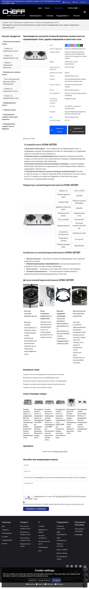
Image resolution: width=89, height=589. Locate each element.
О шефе (5, 537)
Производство (35, 16)
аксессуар (28, 498)
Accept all (56, 580)
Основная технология (61, 527)
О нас (47, 8)
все (11, 22)
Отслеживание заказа (62, 558)
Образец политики (60, 545)
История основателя (42, 537)
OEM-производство (61, 539)
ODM (76, 2)
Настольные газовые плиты (25, 527)
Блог (40, 551)
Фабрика (68, 2)
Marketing (60, 584)
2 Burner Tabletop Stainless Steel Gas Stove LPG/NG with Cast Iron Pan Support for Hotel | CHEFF (75, 55)
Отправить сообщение (36, 509)
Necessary (31, 584)
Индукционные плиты (25, 545)
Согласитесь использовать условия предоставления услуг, (53, 504)
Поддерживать (62, 16)
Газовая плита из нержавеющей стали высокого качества (43, 374)
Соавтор (49, 16)
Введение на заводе (43, 531)
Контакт (76, 16)
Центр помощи (62, 553)
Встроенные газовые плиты (24, 22)
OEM (84, 2)
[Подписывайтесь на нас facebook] (71, 566)
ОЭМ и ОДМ (72, 8)
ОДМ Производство (62, 533)
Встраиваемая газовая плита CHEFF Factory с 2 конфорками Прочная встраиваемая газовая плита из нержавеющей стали (82, 420)
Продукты (58, 8)
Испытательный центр (44, 542)
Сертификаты (43, 547)
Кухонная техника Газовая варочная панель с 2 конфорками (44, 381)
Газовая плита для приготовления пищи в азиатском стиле (44, 384)
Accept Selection (44, 580)
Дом (40, 8)
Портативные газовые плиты (25, 539)
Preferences (50, 584)
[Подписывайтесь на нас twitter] (80, 566)
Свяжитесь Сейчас (59, 130)
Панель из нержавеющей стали (46, 22)
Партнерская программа (79, 530)
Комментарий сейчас (60, 451)
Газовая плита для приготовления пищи (37, 387)
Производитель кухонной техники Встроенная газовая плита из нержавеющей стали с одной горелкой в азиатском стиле (71, 421)
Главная (5, 22)
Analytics (40, 584)
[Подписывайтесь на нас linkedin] (76, 566)
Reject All (32, 580)
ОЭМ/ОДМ (78, 535)
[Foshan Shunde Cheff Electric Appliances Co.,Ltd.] (14, 11)
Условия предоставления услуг (74, 504)
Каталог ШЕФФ (62, 550)
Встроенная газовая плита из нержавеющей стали (41, 378)
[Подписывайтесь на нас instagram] (85, 566)
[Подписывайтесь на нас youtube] (67, 566)
